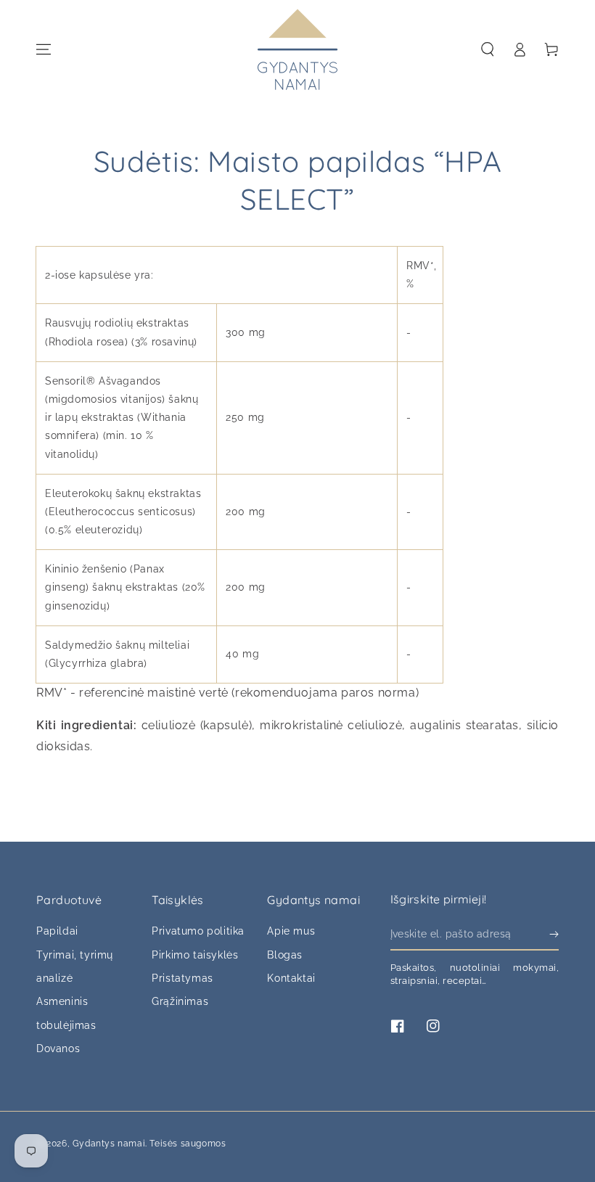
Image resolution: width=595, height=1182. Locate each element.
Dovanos (58, 1048)
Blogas (285, 955)
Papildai (57, 931)
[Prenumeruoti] (554, 934)
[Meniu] (44, 49)
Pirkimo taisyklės (195, 955)
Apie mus (291, 931)
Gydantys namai (109, 1143)
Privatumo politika (198, 931)
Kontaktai (291, 978)
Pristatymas (182, 978)
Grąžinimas (180, 1001)
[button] (488, 49)
